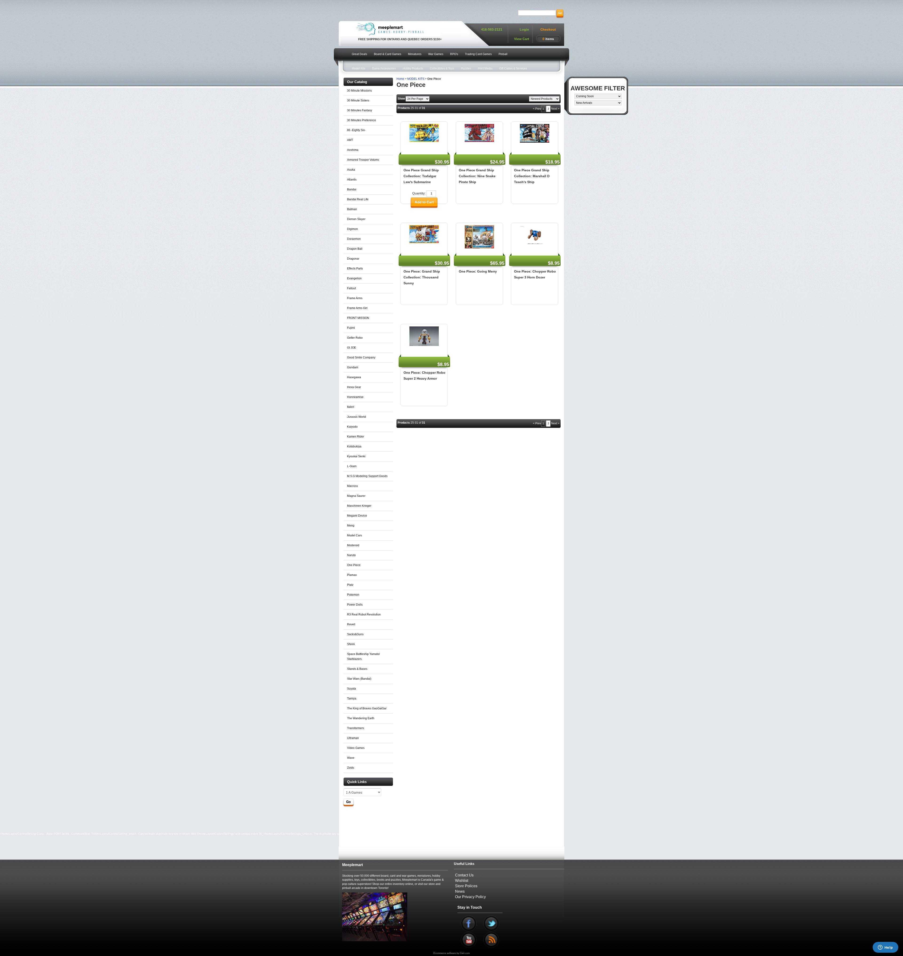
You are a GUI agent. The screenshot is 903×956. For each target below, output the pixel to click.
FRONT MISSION (358, 318)
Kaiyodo (352, 426)
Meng (350, 525)
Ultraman (353, 738)
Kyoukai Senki (356, 456)
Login (524, 29)
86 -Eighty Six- (356, 130)
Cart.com (465, 953)
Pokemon (353, 594)
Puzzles (466, 68)
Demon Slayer (356, 219)
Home (400, 78)
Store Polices (466, 886)
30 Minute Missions (359, 90)
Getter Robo (355, 337)
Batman (352, 209)
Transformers (355, 728)
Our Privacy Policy (470, 897)
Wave (350, 757)
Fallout (351, 288)
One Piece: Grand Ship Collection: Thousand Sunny (422, 277)
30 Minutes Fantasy (359, 110)
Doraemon (354, 239)
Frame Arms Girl (357, 308)
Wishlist (461, 881)
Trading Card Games (478, 54)
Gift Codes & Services (513, 68)
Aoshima (352, 150)
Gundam (352, 367)
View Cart (521, 39)
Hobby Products (413, 68)
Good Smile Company (361, 357)
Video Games (355, 748)
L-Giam (351, 466)
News (460, 891)
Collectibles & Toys (442, 68)
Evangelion (354, 278)
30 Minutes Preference (361, 120)
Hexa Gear (354, 387)
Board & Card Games (387, 54)
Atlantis (351, 179)
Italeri (350, 407)
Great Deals (359, 54)
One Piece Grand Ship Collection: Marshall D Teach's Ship (532, 176)
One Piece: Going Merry (478, 271)
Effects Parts (355, 268)
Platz (350, 584)
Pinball (503, 54)
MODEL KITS (415, 78)
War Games (435, 54)
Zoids (350, 767)
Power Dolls (355, 604)
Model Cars (354, 535)
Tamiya (351, 698)
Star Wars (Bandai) (359, 678)
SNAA (351, 644)
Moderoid (353, 545)
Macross (352, 486)
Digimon (352, 229)
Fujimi (351, 327)
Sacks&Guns (355, 634)
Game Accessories (384, 68)
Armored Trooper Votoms (363, 159)
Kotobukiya (354, 446)
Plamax (352, 575)
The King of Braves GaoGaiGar (367, 708)
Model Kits (358, 68)
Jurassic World (356, 416)
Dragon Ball (354, 248)
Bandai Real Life (357, 199)
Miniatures (414, 54)
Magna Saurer (356, 496)
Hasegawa (354, 377)
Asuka (351, 169)
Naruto (351, 555)
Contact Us (464, 875)
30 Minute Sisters (358, 100)
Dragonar (353, 258)
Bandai (351, 189)
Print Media (485, 68)
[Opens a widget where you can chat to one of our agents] (885, 948)
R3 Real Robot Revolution (364, 614)
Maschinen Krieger (359, 505)
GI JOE (351, 347)
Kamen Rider (355, 436)
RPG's (454, 54)
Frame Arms (354, 298)
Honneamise (355, 397)
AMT (350, 140)
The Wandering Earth (360, 718)
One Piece (353, 565)
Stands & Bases (357, 669)
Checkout (548, 29)
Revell (351, 624)
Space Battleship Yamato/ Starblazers (363, 656)
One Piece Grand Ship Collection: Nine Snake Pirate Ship (477, 176)
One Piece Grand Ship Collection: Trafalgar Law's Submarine (421, 176)
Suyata (351, 688)
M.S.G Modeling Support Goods (367, 476)
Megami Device (357, 515)
